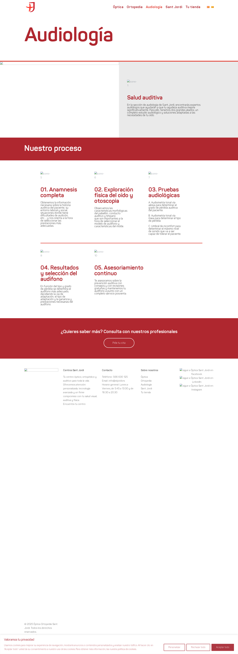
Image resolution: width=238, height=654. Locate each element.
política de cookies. (127, 649)
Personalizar (174, 647)
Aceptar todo (222, 647)
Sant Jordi (146, 388)
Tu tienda (146, 392)
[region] (119, 644)
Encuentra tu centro (74, 404)
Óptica (144, 376)
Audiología (146, 384)
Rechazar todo (198, 647)
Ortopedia (146, 380)
